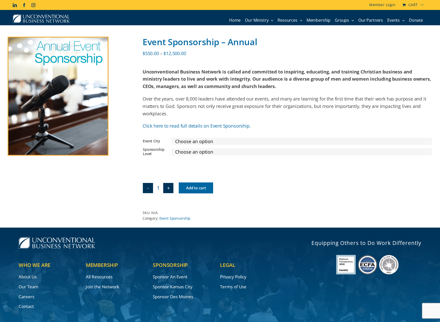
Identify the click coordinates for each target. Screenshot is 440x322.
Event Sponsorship (175, 218)
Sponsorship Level (153, 151)
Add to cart (196, 187)
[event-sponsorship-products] (71, 96)
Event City (151, 141)
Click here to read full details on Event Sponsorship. (197, 126)
